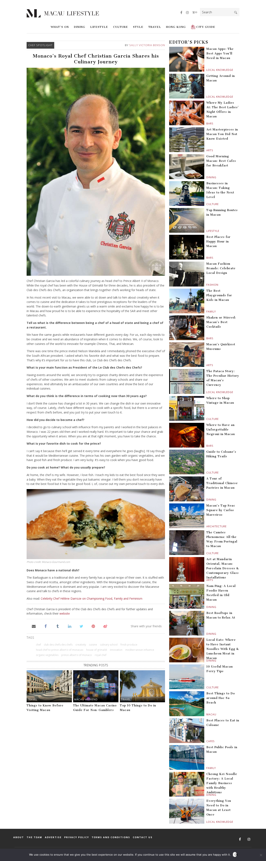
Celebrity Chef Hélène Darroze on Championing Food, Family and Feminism (91, 598)
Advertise (53, 837)
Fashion (206, 285)
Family (206, 311)
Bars (206, 123)
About (18, 837)
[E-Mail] (34, 626)
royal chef (100, 655)
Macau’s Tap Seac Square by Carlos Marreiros (220, 510)
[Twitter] (81, 626)
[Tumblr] (58, 626)
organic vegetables (47, 655)
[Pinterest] (93, 626)
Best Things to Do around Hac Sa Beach (220, 698)
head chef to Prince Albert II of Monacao (59, 650)
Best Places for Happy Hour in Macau (218, 241)
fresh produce (129, 644)
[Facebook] (45, 626)
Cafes (206, 741)
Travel (154, 26)
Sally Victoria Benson (147, 45)
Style (138, 26)
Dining (79, 26)
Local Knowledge (206, 70)
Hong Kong (176, 26)
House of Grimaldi (96, 650)
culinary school (109, 644)
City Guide (205, 26)
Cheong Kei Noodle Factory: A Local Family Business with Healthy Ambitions (221, 783)
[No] (261, 855)
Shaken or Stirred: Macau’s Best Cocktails (221, 322)
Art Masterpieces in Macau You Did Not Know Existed (222, 134)
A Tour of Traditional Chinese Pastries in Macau (222, 483)
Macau (206, 714)
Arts (206, 150)
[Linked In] (69, 626)
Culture (120, 26)
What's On (60, 26)
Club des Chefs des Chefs (58, 644)
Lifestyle (99, 26)
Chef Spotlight (40, 45)
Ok (235, 854)
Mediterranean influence (139, 650)
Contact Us (143, 837)
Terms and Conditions (111, 837)
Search (235, 12)
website (64, 613)
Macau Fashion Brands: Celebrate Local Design (220, 268)
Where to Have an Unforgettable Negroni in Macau (220, 429)
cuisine (93, 644)
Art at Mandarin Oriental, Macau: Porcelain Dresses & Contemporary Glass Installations (222, 568)
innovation (116, 650)
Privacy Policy (76, 837)
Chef (38, 644)
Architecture (206, 526)
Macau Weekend (86, 699)
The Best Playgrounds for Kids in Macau (219, 295)
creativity (80, 644)
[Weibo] (105, 626)
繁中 (194, 12)
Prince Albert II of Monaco (76, 655)
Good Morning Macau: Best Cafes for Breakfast (221, 161)
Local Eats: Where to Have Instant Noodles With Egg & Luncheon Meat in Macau (222, 649)
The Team (34, 837)
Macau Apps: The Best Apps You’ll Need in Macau (220, 53)
